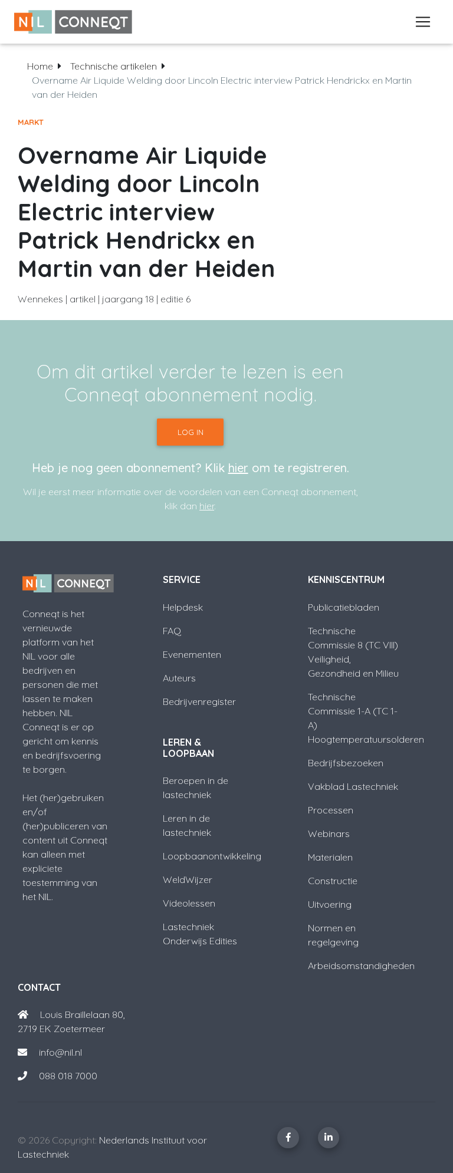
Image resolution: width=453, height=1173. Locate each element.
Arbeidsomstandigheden (361, 965)
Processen (330, 810)
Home (40, 66)
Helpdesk (183, 607)
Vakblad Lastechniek (353, 786)
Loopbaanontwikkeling (212, 856)
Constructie (332, 881)
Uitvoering (330, 904)
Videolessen (189, 903)
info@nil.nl (59, 1052)
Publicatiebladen (343, 607)
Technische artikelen (113, 66)
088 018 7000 (68, 1076)
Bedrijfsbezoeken (345, 763)
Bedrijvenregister (199, 701)
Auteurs (179, 678)
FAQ (172, 631)
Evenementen (192, 654)
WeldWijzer (187, 879)
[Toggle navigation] (423, 22)
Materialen (330, 857)
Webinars (329, 833)
